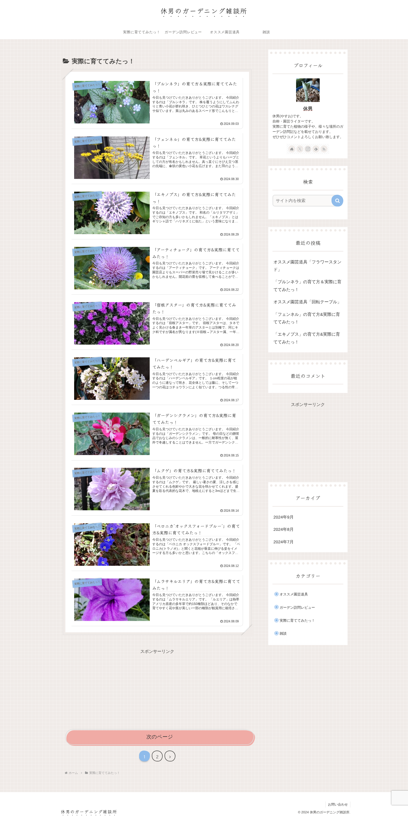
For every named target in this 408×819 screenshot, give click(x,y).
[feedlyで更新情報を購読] (316, 149)
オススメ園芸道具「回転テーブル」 (307, 302)
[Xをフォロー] (300, 149)
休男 (308, 108)
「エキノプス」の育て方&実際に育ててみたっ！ (306, 338)
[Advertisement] (157, 688)
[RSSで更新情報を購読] (324, 149)
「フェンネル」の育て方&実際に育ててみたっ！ (306, 318)
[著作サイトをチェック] (292, 149)
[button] (337, 201)
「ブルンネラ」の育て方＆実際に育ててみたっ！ (307, 285)
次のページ (159, 737)
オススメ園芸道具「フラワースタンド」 (307, 266)
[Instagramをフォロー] (308, 149)
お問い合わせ (338, 804)
